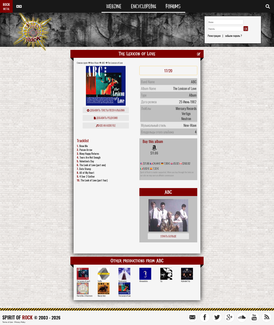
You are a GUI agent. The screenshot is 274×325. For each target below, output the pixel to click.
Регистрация (214, 36)
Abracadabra (143, 281)
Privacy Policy (19, 322)
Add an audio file (107, 125)
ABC (103, 62)
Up (161, 281)
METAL (6, 9)
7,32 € (155, 168)
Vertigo (186, 113)
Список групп (82, 62)
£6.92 (176, 163)
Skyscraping (122, 281)
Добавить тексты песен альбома (107, 110)
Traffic (100, 281)
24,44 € (156, 163)
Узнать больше (168, 236)
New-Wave (94, 62)
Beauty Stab (101, 295)
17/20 (168, 70)
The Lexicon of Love (124, 295)
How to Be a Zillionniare (84, 295)
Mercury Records (186, 108)
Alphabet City (185, 281)
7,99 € (166, 163)
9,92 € (146, 168)
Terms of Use (7, 322)
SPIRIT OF (17, 317)
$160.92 (186, 163)
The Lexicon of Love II (83, 281)
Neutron (186, 118)
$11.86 (154, 153)
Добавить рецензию (107, 118)
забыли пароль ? (233, 36)
